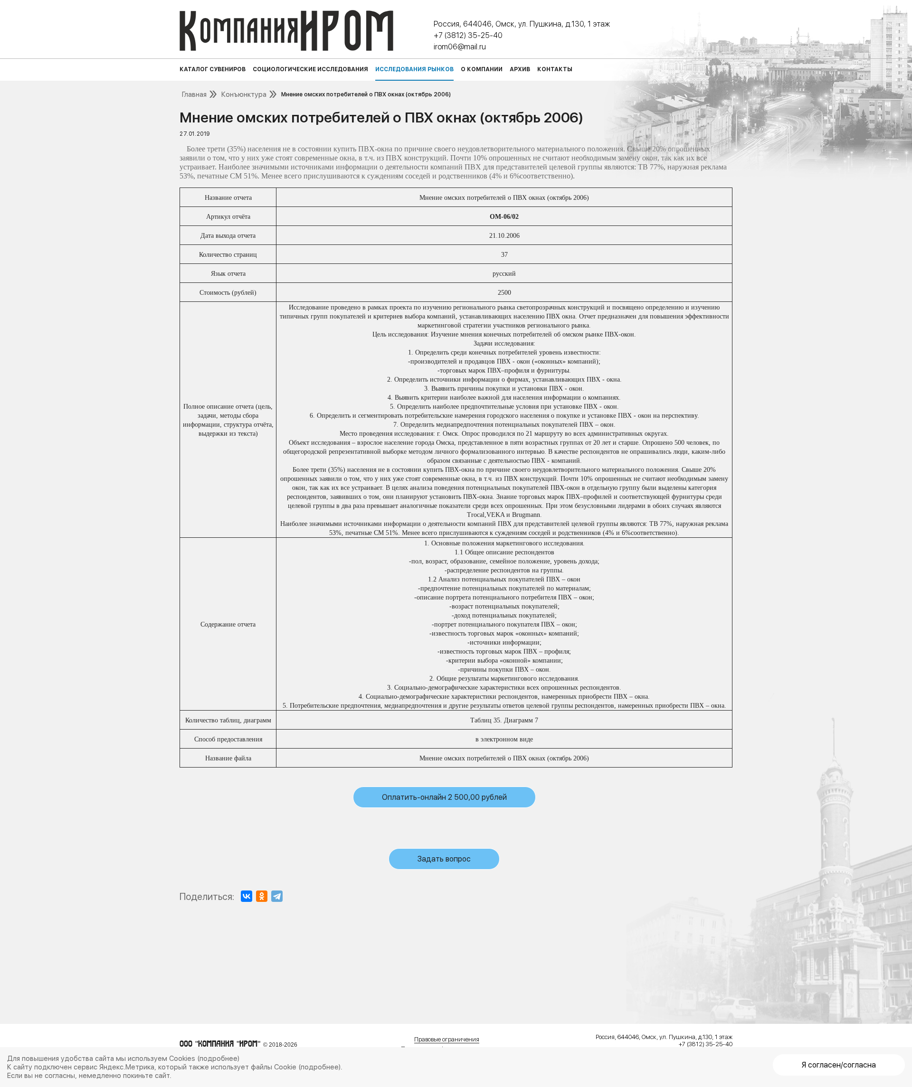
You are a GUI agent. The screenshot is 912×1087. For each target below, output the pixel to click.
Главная (194, 94)
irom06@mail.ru (460, 46)
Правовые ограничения (446, 1039)
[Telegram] (277, 896)
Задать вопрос (444, 858)
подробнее (219, 1058)
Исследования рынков (414, 69)
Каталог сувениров (213, 69)
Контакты (554, 69)
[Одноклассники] (261, 896)
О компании (482, 69)
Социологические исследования (310, 69)
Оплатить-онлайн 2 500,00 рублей (444, 797)
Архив (520, 69)
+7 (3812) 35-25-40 (468, 35)
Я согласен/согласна (839, 1064)
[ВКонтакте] (246, 896)
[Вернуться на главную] (286, 30)
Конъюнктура (243, 94)
